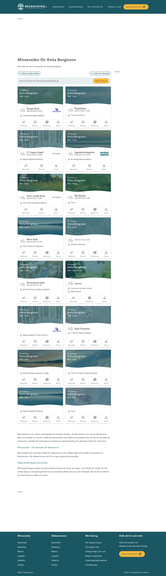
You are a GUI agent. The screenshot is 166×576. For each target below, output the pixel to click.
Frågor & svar (114, 7)
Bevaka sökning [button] (101, 81)
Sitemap (145, 572)
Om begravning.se (93, 542)
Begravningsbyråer (93, 555)
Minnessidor (58, 7)
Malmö (20, 551)
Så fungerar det (95, 7)
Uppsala (21, 555)
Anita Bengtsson (76, 267)
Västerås (21, 560)
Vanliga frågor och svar (95, 551)
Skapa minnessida (133, 7)
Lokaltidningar (91, 564)
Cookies (126, 572)
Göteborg (22, 547)
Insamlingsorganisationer (96, 560)
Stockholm (22, 542)
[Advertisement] (83, 36)
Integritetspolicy (136, 572)
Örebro (21, 564)
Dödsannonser (76, 7)
